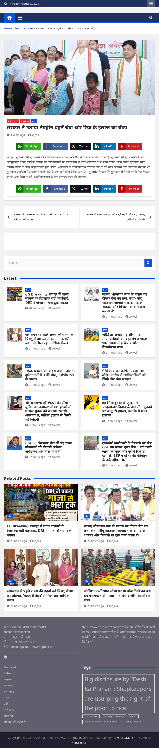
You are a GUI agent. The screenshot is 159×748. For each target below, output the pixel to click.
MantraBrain (79, 742)
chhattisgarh (91, 716)
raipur (133, 716)
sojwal (35, 135)
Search (148, 263)
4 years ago (17, 135)
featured (13, 121)
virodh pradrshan (132, 721)
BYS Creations (124, 737)
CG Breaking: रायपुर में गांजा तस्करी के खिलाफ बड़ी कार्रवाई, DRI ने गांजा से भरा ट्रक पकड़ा (47, 298)
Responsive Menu (151, 3)
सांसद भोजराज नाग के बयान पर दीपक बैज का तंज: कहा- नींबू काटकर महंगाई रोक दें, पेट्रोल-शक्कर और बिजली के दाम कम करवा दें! (124, 302)
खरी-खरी (9, 685)
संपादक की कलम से (15, 722)
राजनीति (8, 716)
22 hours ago (114, 421)
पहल (6, 697)
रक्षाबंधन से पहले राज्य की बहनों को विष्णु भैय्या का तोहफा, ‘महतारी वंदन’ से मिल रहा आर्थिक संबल (50, 338)
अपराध (8, 679)
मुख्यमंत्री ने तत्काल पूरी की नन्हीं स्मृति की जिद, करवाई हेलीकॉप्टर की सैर (116, 216)
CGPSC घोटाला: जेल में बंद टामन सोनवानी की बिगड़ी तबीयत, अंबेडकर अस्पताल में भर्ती (48, 447)
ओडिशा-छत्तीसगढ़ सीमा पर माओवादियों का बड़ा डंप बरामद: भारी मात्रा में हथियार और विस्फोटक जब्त (124, 340)
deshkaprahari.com (114, 716)
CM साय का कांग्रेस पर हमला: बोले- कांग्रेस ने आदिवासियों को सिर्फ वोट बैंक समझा (124, 374)
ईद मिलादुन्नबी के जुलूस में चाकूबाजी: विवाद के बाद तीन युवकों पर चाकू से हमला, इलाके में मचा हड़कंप (127, 408)
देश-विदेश (9, 691)
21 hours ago (114, 316)
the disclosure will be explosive (101, 721)
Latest (25, 121)
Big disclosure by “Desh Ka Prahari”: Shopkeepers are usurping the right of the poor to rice (118, 693)
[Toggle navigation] (20, 17)
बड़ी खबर (9, 710)
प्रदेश (34, 121)
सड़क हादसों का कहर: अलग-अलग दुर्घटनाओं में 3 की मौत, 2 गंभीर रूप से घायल (49, 374)
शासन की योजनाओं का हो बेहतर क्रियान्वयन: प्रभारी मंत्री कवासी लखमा (41, 216)
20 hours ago (37, 308)
